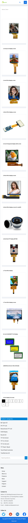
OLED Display (4, 432)
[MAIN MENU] (25, 2)
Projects (4, 484)
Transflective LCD (5, 453)
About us (4, 473)
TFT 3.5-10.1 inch (5, 444)
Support (4, 481)
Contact (4, 486)
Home (3, 9)
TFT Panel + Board (5, 447)
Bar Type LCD (4, 423)
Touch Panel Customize (7, 450)
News (3, 479)
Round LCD (3, 435)
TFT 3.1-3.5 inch (4, 441)
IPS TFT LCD (4, 426)
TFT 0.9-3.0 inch (4, 438)
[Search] (26, 458)
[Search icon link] (20, 2)
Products (4, 476)
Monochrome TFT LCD (6, 429)
